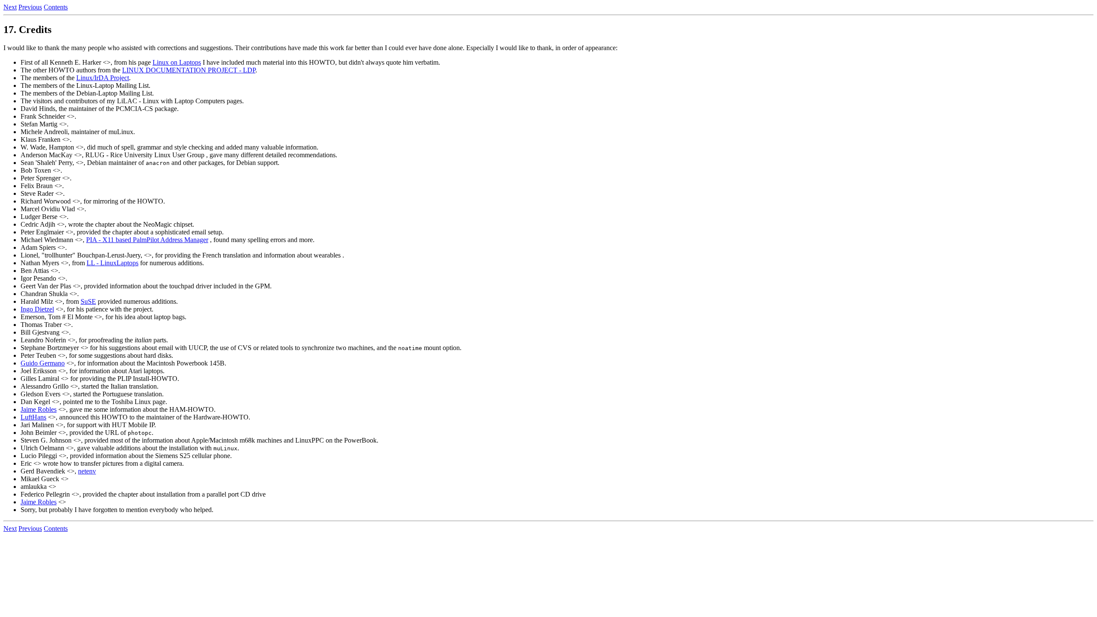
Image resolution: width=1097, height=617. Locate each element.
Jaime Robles (39, 409)
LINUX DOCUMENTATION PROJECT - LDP (188, 70)
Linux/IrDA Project (102, 77)
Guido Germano (43, 363)
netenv (87, 471)
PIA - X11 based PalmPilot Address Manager (147, 239)
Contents (56, 7)
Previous (30, 7)
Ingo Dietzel (37, 309)
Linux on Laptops (177, 62)
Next (10, 7)
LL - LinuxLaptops (112, 263)
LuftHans (33, 417)
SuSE (88, 301)
